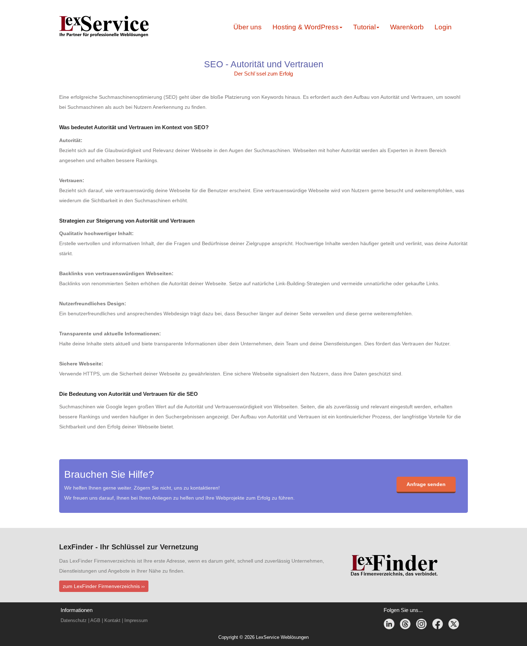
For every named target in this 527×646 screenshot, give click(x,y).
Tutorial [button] (364, 27)
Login (443, 27)
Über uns (247, 27)
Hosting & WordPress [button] (305, 27)
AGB (95, 620)
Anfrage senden (426, 484)
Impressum (136, 620)
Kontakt (112, 620)
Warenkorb (407, 27)
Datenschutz (74, 620)
